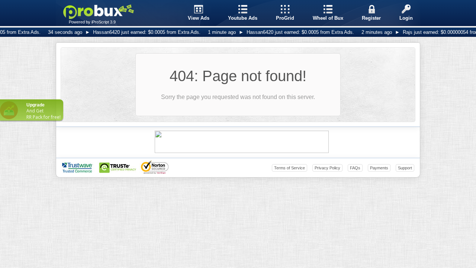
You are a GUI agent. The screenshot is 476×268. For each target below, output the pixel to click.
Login (406, 18)
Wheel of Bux (328, 18)
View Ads (198, 18)
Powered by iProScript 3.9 (92, 22)
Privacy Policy (327, 168)
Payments (379, 168)
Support (405, 168)
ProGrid (285, 18)
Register (371, 18)
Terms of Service (289, 168)
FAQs (355, 168)
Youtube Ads (242, 18)
